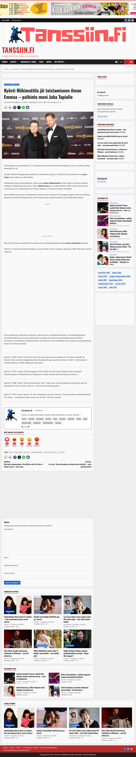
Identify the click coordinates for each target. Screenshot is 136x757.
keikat (102, 276)
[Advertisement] (47, 220)
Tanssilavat (39, 611)
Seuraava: (69, 464)
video (113, 287)
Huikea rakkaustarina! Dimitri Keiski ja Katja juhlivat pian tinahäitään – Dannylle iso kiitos (102, 259)
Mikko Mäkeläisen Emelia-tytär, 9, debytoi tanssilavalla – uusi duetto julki (46, 653)
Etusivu (4, 62)
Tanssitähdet (8, 84)
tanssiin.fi (120, 284)
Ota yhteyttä (58, 62)
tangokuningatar (105, 284)
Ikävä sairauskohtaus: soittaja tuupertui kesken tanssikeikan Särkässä (54, 678)
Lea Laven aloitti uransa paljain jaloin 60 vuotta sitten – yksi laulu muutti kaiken (77, 619)
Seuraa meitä (102, 77)
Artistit (13, 62)
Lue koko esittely (72, 415)
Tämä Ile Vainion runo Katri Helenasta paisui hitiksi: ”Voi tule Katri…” (54, 691)
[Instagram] (25, 427)
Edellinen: (23, 464)
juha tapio (27, 452)
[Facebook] (22, 427)
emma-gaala (18, 452)
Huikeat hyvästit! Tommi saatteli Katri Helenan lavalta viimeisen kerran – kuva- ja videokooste (9, 678)
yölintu (62, 452)
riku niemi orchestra (50, 452)
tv (58, 452)
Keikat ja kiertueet (41, 645)
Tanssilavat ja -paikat (28, 62)
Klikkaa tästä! (102, 116)
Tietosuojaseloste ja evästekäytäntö (16, 750)
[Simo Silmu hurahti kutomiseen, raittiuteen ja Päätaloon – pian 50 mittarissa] (18, 639)
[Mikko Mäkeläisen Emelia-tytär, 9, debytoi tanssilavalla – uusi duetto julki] (48, 639)
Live (131, 62)
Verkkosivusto (9, 573)
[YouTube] (28, 427)
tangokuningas (115, 280)
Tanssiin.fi (18, 50)
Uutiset (48, 62)
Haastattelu (113, 254)
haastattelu (104, 272)
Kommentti (9, 529)
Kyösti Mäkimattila (36, 452)
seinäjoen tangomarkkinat (119, 276)
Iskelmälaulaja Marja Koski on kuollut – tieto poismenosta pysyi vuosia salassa (18, 619)
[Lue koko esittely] (80, 414)
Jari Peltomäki (67, 624)
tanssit (102, 287)
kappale (116, 272)
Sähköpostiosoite (11, 565)
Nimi (6, 557)
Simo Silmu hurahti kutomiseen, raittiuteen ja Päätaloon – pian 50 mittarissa (16, 653)
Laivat (41, 62)
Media (8, 645)
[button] (121, 62)
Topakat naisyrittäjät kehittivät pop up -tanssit (46, 618)
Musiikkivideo (114, 203)
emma (11, 452)
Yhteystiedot (16, 20)
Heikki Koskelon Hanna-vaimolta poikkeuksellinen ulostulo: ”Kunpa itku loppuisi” (76, 653)
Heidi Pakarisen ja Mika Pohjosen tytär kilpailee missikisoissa (9, 691)
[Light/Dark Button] (117, 62)
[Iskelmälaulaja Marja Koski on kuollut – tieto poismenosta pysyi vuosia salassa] (18, 604)
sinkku (102, 280)
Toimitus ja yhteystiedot (48, 747)
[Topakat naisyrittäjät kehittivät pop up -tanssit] (48, 604)
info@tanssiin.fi (103, 95)
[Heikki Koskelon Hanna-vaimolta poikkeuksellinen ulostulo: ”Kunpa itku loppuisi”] (77, 639)
